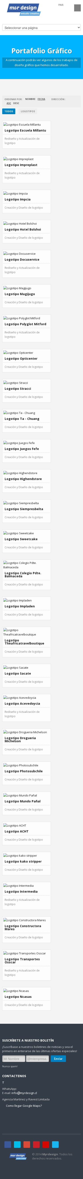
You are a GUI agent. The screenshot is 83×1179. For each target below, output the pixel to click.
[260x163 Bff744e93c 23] (26, 600)
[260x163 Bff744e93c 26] (26, 795)
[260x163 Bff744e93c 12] (26, 825)
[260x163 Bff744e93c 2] (26, 193)
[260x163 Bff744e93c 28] (26, 919)
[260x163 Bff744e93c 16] (26, 223)
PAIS (61, 4)
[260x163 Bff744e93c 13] (26, 885)
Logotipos (28, 111)
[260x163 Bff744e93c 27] (26, 990)
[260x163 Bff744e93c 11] (26, 765)
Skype (55, 1144)
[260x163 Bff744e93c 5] (26, 382)
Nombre (30, 99)
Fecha (41, 99)
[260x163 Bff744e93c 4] (26, 318)
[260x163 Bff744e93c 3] (26, 253)
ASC (9, 103)
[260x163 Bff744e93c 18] (26, 412)
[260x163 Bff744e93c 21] (26, 472)
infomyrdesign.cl (24, 1093)
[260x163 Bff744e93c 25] (26, 731)
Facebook (7, 1144)
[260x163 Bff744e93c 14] (26, 953)
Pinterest (36, 1144)
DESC (16, 103)
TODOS (8, 111)
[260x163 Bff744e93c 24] (26, 667)
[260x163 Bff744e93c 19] (26, 352)
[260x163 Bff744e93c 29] (26, 855)
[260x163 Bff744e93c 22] (26, 533)
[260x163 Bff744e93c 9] (26, 632)
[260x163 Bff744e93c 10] (26, 697)
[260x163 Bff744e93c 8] (26, 502)
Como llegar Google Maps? (23, 1106)
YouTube (45, 1144)
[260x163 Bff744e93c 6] (26, 442)
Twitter (17, 1144)
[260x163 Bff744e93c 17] (26, 287)
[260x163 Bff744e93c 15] (26, 158)
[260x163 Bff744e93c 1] (26, 124)
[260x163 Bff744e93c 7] (26, 565)
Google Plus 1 (26, 1144)
